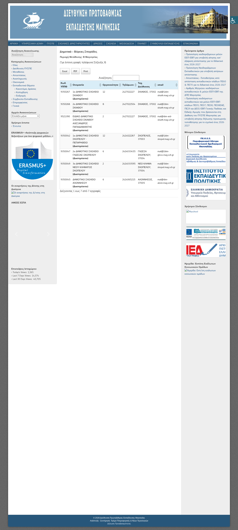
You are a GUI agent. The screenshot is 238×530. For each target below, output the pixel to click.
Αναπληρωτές (20, 78)
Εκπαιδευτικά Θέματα (23, 85)
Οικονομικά (18, 82)
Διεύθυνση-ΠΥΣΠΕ (22, 68)
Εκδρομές (21, 95)
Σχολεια (111, 43)
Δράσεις (98, 43)
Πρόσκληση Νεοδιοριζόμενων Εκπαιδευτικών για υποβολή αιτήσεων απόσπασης (204, 71)
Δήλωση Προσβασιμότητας (119, 524)
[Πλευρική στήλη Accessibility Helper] (234, 20)
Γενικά (16, 105)
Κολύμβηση (22, 92)
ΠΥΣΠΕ (50, 43)
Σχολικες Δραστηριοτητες (74, 43)
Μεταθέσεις (18, 71)
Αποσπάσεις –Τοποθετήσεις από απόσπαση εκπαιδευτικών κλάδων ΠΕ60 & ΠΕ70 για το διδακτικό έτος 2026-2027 (205, 81)
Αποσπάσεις (19, 75)
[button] (70, 85)
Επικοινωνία (190, 43)
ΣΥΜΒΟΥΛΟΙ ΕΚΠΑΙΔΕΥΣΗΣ (165, 43)
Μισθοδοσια (126, 43)
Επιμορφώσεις (20, 102)
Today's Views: (20, 272)
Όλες (15, 65)
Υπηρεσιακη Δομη (32, 43)
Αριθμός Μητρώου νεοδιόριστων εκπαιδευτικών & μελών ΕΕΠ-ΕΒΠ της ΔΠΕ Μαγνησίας (204, 91)
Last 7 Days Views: (22, 275)
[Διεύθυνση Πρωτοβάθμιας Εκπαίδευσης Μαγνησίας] (119, 39)
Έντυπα (17, 126)
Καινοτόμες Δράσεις (26, 88)
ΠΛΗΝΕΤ (142, 43)
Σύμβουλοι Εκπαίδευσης (25, 99)
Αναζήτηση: (105, 77)
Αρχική (14, 43)
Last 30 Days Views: (23, 279)
